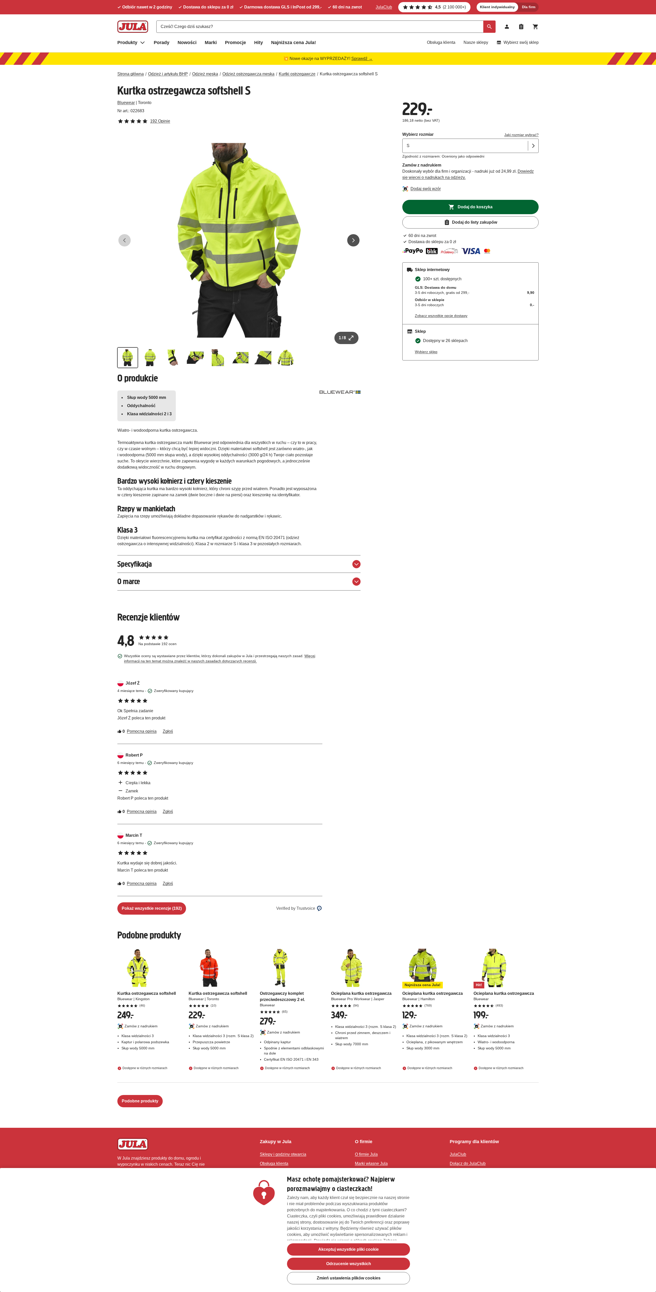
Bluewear (126, 102)
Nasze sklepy (476, 42)
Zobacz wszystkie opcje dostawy (441, 316)
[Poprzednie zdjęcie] (124, 240)
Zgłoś (168, 731)
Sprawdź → (362, 58)
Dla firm (528, 7)
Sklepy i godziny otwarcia (283, 1154)
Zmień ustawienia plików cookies (349, 1278)
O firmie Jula (366, 1154)
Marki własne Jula (371, 1163)
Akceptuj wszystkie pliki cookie (348, 1249)
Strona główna (130, 74)
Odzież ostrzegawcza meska (248, 74)
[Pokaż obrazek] (127, 357)
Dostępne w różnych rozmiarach (144, 1068)
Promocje (235, 42)
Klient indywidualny (497, 7)
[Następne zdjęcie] (353, 240)
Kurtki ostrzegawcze (297, 74)
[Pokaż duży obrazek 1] (239, 240)
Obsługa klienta (441, 42)
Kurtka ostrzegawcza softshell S (349, 74)
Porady (161, 42)
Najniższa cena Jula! (293, 42)
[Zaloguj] (507, 26)
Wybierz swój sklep (521, 42)
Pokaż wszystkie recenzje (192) (152, 908)
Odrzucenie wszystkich (348, 1264)
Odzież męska (205, 74)
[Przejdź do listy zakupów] (521, 26)
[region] (328, 1230)
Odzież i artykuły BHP (168, 74)
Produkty (127, 42)
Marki (211, 42)
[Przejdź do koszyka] (535, 26)
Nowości (187, 42)
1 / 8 (342, 338)
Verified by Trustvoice (295, 908)
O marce (128, 581)
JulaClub (384, 7)
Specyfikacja (134, 564)
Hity (258, 42)
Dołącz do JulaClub (468, 1163)
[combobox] (326, 26)
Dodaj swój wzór (426, 189)
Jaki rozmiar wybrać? (521, 135)
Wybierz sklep (426, 352)
